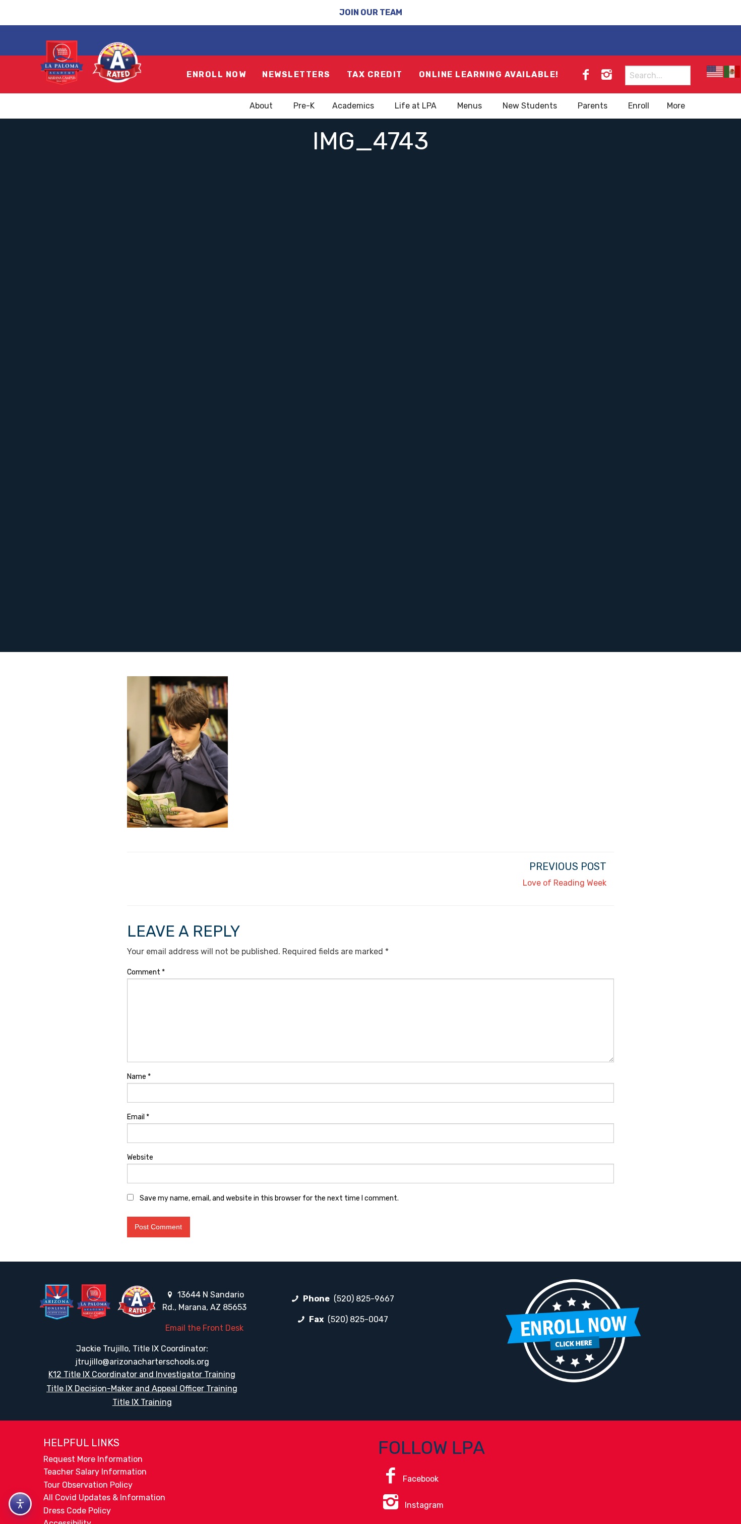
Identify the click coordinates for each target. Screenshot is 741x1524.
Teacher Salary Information (95, 1472)
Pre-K (304, 106)
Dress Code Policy (77, 1510)
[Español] (732, 71)
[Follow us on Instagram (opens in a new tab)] (606, 75)
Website (140, 1157)
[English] (715, 71)
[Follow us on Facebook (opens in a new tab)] (585, 75)
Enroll (638, 106)
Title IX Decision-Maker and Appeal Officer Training (141, 1388)
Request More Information (93, 1459)
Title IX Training (142, 1402)
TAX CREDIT (375, 74)
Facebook (421, 1479)
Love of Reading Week (564, 883)
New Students (530, 106)
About (261, 106)
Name (139, 1076)
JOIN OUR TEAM (370, 12)
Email (138, 1117)
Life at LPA (416, 106)
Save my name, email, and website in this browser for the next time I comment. (269, 1198)
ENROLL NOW (216, 74)
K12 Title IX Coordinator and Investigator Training (141, 1374)
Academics (353, 106)
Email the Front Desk (204, 1328)
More (676, 106)
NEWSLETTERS (296, 74)
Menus (469, 106)
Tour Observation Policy (88, 1485)
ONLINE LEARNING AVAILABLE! (489, 74)
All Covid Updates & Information (104, 1497)
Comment (146, 972)
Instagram (423, 1505)
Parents (592, 106)
